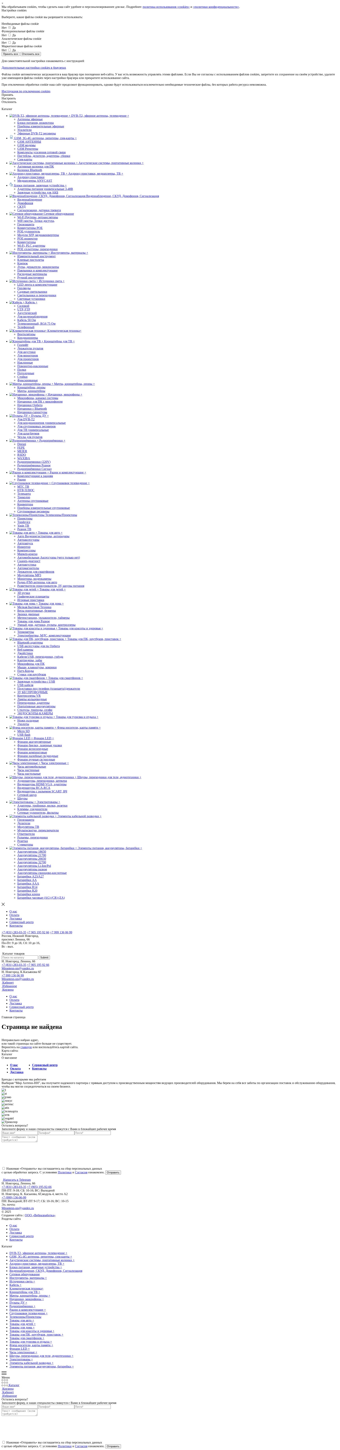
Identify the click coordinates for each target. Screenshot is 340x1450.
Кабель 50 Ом (26, 320)
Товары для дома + (22, 1327)
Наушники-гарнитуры (32, 412)
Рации (21, 479)
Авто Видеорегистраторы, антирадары (43, 536)
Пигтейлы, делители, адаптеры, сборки (43, 156)
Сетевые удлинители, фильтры (38, 812)
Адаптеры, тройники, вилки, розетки (42, 805)
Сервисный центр (21, 922)
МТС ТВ (23, 486)
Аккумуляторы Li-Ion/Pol (34, 865)
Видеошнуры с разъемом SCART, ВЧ (42, 791)
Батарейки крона (28, 894)
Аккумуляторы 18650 (31, 851)
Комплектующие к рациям (35, 476)
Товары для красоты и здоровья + (31, 1331)
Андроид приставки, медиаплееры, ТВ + (36, 1263)
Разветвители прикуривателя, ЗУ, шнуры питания (50, 585)
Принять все (10, 54)
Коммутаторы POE (30, 228)
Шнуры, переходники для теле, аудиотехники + (41, 1355)
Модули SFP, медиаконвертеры (38, 235)
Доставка (15, 918)
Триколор (23, 497)
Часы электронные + (23, 1352)
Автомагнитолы (28, 568)
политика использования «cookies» (166, 6)
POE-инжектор (27, 238)
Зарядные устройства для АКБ (37, 192)
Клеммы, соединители (32, 809)
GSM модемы (26, 145)
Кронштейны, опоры (31, 387)
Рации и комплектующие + (27, 1309)
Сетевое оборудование (24, 1274)
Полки (21, 369)
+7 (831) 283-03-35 (14, 932)
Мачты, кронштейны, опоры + (29, 1295)
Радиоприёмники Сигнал (34, 469)
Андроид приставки (30, 177)
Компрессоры (26, 550)
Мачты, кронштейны (31, 391)
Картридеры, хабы (29, 660)
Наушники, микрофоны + (26, 1299)
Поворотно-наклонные (32, 366)
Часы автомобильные (31, 766)
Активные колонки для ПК (35, 166)
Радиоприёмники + (22, 1306)
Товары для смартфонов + (26, 1338)
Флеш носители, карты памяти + (31, 1345)
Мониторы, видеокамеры (34, 578)
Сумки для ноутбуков (31, 674)
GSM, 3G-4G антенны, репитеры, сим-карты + (40, 1256)
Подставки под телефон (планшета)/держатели (48, 688)
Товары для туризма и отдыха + (30, 1341)
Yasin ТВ (23, 525)
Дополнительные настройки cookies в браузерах (34, 67)
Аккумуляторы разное (32, 869)
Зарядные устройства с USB (36, 681)
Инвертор (23, 546)
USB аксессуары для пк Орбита (38, 646)
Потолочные (25, 373)
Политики (65, 1172)
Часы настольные (29, 773)
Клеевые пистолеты (30, 259)
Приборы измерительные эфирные (40, 126)
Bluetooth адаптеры (30, 642)
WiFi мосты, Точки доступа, (36, 220)
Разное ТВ (24, 529)
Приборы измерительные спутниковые (43, 508)
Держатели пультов (30, 348)
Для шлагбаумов (28, 433)
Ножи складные (28, 720)
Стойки (22, 376)
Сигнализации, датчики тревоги (39, 210)
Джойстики (25, 653)
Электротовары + (21, 1359)
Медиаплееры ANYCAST (34, 180)
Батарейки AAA (28, 883)
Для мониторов (27, 355)
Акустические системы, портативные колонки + (42, 1260)
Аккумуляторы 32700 (31, 862)
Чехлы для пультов (29, 437)
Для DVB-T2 (26, 419)
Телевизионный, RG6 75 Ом (36, 323)
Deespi (21, 444)
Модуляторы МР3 (29, 575)
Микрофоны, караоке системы (37, 398)
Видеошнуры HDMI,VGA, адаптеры (42, 784)
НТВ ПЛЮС (25, 490)
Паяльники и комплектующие (37, 270)
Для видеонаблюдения (32, 316)
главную (26, 1047)
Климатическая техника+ (26, 1288)
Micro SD (23, 731)
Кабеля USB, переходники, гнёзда (40, 656)
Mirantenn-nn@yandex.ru (18, 968)
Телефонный (25, 327)
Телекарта (24, 493)
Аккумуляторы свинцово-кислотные (42, 873)
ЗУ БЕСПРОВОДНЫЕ (32, 692)
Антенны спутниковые (32, 500)
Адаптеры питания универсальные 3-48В (45, 189)
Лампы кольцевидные (32, 699)
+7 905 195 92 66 (38, 932)
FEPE (21, 447)
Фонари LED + (19, 1348)
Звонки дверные (28, 614)
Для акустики (26, 352)
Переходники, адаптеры (33, 702)
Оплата (14, 915)
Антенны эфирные (30, 119)
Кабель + (15, 1285)
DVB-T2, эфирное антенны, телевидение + (38, 1253)
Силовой (23, 306)
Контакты (16, 925)
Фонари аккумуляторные (34, 741)
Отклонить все (30, 54)
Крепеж (22, 263)
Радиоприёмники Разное (34, 465)
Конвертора (25, 504)
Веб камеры (25, 649)
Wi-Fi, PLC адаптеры (31, 245)
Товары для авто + (21, 1320)
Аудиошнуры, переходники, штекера (42, 780)
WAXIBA (23, 458)
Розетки (22, 841)
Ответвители (26, 834)
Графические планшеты (33, 596)
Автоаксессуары (28, 539)
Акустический (27, 313)
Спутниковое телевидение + (28, 1313)
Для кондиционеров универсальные (41, 422)
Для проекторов (28, 359)
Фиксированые (27, 380)
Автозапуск (25, 543)
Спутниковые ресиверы (33, 511)
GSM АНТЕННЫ (29, 141)
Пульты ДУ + (18, 1302)
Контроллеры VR (29, 695)
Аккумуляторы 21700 (31, 855)
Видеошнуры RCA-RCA (33, 787)
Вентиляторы (26, 334)
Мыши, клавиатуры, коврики (37, 667)
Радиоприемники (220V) (34, 461)
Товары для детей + (22, 1324)
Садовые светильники (32, 291)
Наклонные (25, 362)
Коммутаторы (26, 242)
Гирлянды (24, 288)
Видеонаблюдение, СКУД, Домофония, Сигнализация (45, 1270)
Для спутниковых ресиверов (36, 426)
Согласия (81, 1172)
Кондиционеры (27, 337)
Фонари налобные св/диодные (37, 756)
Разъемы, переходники (32, 837)
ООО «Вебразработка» (40, 1215)
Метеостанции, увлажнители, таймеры (43, 617)
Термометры (25, 632)
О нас (13, 911)
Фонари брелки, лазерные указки (39, 745)
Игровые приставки (30, 600)
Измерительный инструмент (36, 256)
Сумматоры (25, 844)
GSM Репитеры (27, 148)
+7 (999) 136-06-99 (14, 1197)
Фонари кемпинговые (32, 752)
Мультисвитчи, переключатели (38, 830)
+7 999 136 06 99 (61, 932)
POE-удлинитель (28, 231)
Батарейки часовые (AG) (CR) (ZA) (41, 897)
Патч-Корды (25, 671)
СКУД (21, 206)
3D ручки (23, 593)
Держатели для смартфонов (35, 571)
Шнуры (22, 798)
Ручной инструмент (30, 277)
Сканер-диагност (28, 561)
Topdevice (23, 522)
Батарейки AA (27, 880)
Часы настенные (28, 770)
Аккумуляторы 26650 (31, 858)
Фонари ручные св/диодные (36, 759)
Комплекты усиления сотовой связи (41, 152)
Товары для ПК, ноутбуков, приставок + (36, 1334)
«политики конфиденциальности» (216, 6)
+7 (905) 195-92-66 (39, 1187)
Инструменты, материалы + (28, 1278)
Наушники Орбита (29, 405)
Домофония (25, 203)
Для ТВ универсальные (33, 430)
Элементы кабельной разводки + (31, 1363)
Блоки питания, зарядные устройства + (35, 1267)
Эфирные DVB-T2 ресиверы (36, 133)
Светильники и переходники (36, 295)
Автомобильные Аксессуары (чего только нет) (48, 557)
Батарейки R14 (27, 887)
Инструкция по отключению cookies (26, 91)
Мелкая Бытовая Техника (34, 607)
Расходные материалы (32, 274)
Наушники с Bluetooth (32, 408)
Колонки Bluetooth (29, 170)
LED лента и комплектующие (37, 284)
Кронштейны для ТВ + (24, 1292)
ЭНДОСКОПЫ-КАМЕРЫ (35, 713)
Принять (7, 94)
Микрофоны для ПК (31, 663)
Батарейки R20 (27, 890)
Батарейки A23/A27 (30, 876)
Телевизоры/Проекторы (25, 1316)
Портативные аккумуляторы (36, 706)
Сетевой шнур (27, 795)
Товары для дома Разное (33, 621)
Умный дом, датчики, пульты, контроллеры (46, 624)
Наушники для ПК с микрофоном (40, 401)
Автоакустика (26, 564)
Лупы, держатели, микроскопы (38, 267)
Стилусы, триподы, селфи (34, 710)
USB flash (23, 734)
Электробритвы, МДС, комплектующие (44, 635)
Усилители (24, 130)
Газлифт (22, 345)
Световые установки (31, 298)
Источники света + (22, 1281)
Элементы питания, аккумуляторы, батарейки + (41, 1366)
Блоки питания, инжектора (35, 122)
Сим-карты (24, 159)
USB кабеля (25, 685)
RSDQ (21, 454)
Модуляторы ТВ (28, 826)
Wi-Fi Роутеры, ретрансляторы (37, 217)
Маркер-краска (27, 554)
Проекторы (24, 518)
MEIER (22, 451)
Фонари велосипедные (32, 748)
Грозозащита (25, 224)
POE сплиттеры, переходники (37, 249)
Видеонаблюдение (29, 199)
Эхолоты (23, 724)
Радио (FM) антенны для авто (37, 582)
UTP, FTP (23, 309)
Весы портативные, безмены (36, 610)
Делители (23, 823)
